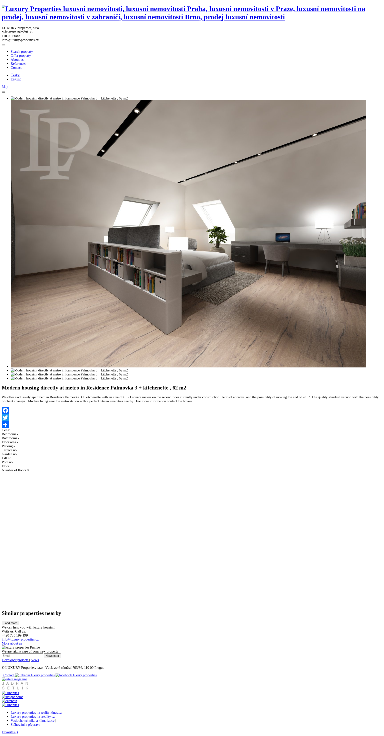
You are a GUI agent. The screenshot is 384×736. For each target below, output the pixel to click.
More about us (12, 643)
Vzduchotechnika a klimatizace (33, 720)
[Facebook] (192, 410)
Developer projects (15, 660)
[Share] (192, 424)
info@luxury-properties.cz (20, 639)
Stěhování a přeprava (25, 724)
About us (17, 59)
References (18, 63)
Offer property (21, 55)
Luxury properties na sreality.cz (33, 716)
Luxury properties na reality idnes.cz (37, 712)
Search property (22, 51)
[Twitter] (192, 417)
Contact (16, 67)
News (35, 660)
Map (5, 87)
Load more (10, 623)
